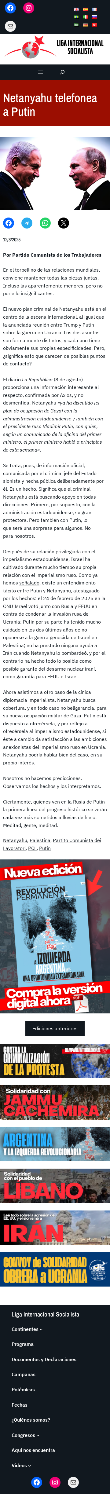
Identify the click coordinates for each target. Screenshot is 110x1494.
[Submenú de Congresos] (37, 1435)
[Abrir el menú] (40, 72)
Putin (45, 848)
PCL (32, 848)
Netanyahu (15, 840)
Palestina (40, 840)
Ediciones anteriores (55, 1028)
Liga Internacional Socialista (45, 1314)
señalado (29, 583)
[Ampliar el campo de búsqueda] (62, 71)
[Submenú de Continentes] (41, 1329)
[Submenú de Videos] (29, 1465)
